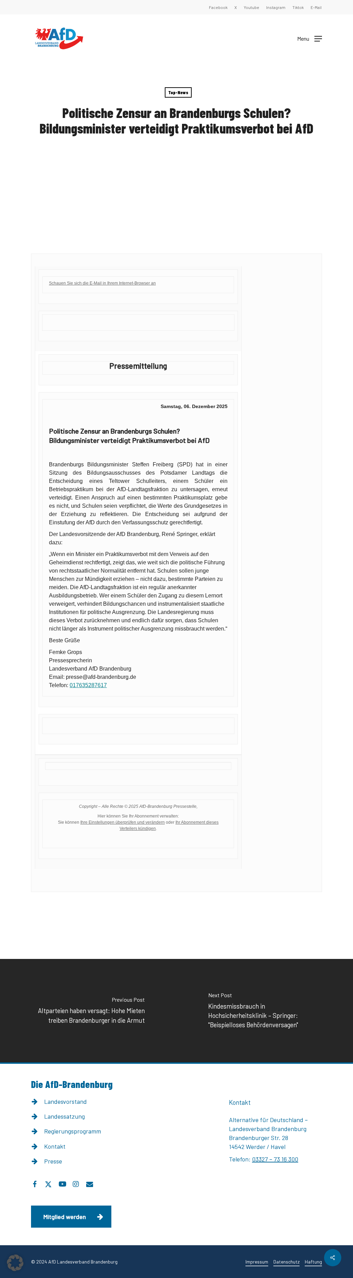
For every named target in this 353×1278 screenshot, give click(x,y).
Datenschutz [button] (286, 1262)
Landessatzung (64, 1116)
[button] (309, 38)
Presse (53, 1161)
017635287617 (88, 685)
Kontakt (54, 1146)
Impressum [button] (256, 1262)
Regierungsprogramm (72, 1131)
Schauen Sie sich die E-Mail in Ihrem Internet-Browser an (102, 283)
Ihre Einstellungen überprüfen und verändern (122, 822)
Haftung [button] (313, 1262)
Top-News (178, 92)
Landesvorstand (65, 1101)
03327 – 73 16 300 (275, 1159)
